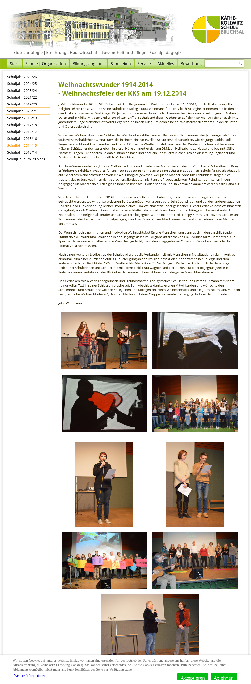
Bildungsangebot (88, 63)
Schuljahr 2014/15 (22, 145)
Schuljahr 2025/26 (22, 76)
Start (14, 63)
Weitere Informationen (30, 676)
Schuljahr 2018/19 (22, 118)
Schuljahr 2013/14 (22, 152)
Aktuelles (165, 63)
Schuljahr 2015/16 (22, 138)
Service (144, 63)
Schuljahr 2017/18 (22, 124)
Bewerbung (191, 63)
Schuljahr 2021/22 (22, 97)
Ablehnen (224, 677)
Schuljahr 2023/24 (22, 90)
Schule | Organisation (45, 63)
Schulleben (121, 63)
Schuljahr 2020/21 (22, 111)
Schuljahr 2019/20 (22, 104)
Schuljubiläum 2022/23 (26, 159)
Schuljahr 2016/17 (22, 131)
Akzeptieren (193, 677)
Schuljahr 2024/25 (22, 83)
